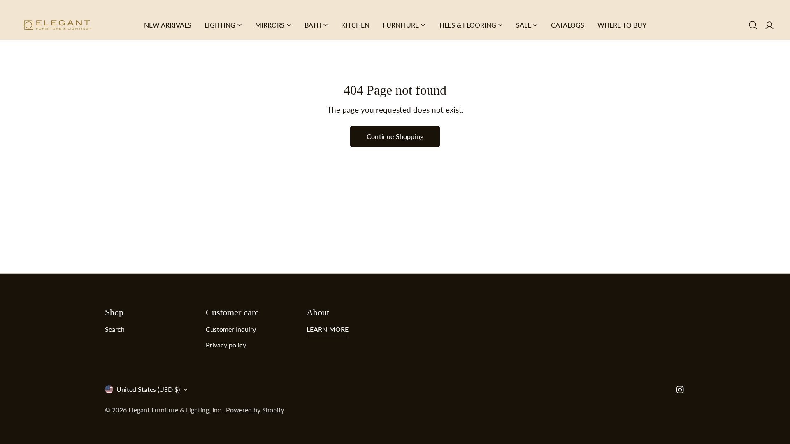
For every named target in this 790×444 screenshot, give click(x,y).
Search (115, 329)
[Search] (753, 25)
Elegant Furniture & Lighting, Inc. (175, 410)
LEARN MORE (328, 329)
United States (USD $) (148, 389)
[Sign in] (769, 24)
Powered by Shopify (255, 410)
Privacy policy (226, 345)
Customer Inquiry (231, 329)
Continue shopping (395, 136)
